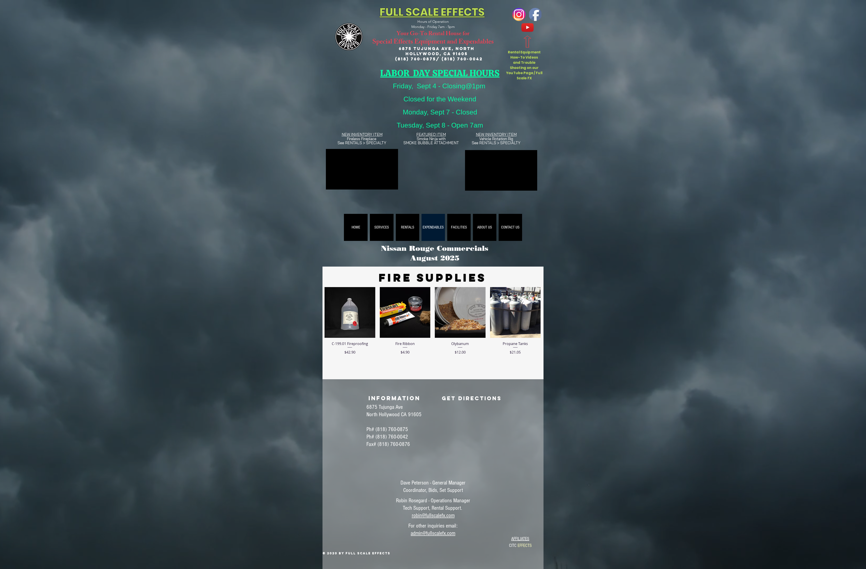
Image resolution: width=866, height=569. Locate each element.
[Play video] (433, 176)
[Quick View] (350, 312)
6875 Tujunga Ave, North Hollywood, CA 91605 (436, 51)
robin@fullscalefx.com (433, 515)
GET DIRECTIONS (472, 398)
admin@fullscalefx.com (433, 533)
